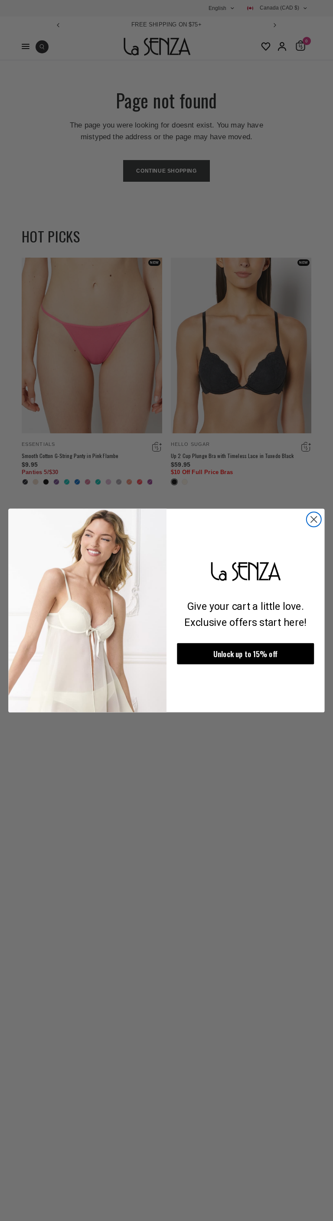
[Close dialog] (314, 519)
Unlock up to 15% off (245, 653)
